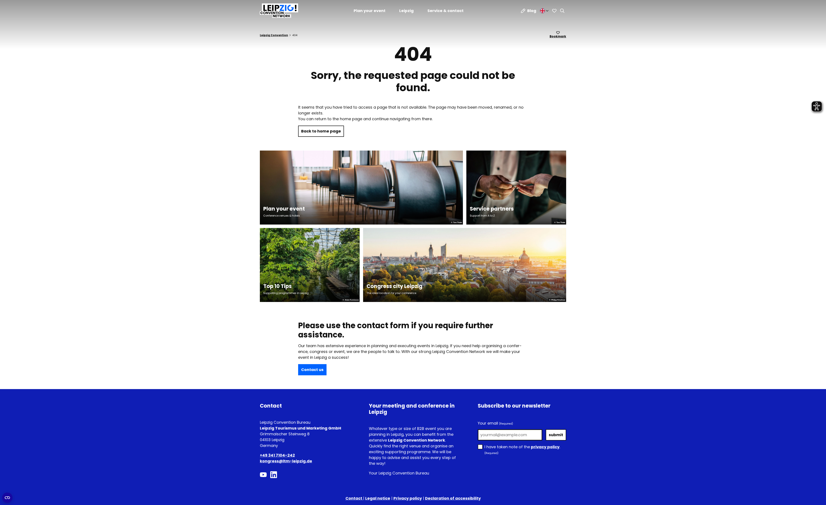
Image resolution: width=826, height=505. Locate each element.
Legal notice (377, 498)
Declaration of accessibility (453, 498)
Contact (354, 498)
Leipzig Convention (274, 35)
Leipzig (406, 10)
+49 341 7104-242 (277, 455)
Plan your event (369, 10)
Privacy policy (407, 498)
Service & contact (445, 10)
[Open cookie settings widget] (7, 498)
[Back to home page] (279, 10)
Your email (495, 423)
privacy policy (545, 447)
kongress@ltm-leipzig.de (286, 461)
